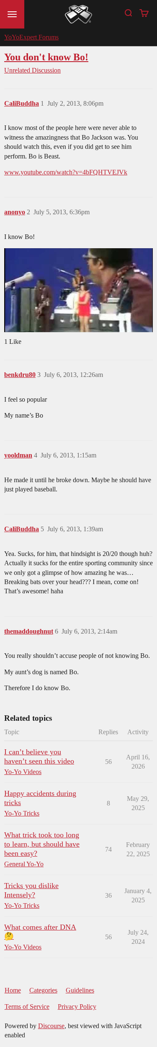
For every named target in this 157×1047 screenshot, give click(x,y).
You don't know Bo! (46, 56)
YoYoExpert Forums (31, 37)
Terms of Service (27, 1006)
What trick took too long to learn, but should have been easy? (42, 844)
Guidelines (80, 990)
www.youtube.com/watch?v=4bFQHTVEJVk (65, 172)
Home (13, 990)
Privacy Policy (77, 1006)
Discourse (51, 1025)
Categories (43, 990)
